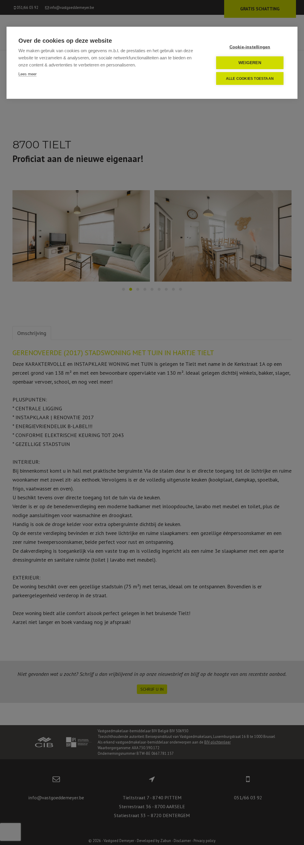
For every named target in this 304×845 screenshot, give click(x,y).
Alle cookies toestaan (250, 79)
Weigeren (249, 63)
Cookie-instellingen (249, 47)
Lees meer (27, 74)
